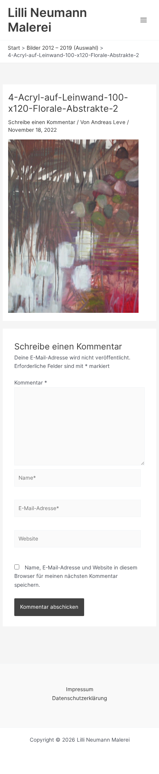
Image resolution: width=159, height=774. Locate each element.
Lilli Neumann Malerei (47, 20)
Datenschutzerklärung (79, 698)
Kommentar (30, 382)
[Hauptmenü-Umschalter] (144, 20)
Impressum (79, 689)
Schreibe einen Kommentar (41, 122)
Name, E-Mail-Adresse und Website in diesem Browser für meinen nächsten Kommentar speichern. (75, 576)
